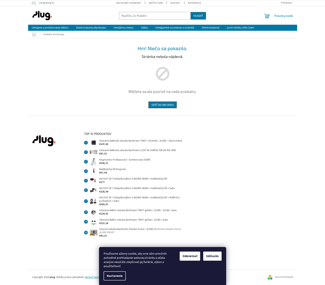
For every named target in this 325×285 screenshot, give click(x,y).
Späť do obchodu (162, 104)
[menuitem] (50, 28)
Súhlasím (212, 256)
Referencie (194, 3)
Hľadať (198, 15)
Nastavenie (115, 276)
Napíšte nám (156, 3)
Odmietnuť (190, 256)
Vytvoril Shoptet (284, 277)
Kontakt (175, 3)
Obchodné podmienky (128, 3)
